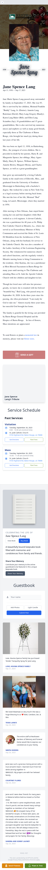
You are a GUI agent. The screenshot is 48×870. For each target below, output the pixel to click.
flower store (29, 338)
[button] (24, 638)
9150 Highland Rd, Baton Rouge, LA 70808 (25, 435)
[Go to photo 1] (22, 706)
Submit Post (24, 613)
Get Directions (14, 440)
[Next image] (42, 691)
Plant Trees (34, 440)
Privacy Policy (17, 860)
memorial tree (31, 335)
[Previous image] (5, 691)
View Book (11, 541)
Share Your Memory (15, 573)
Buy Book (24, 541)
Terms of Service (30, 860)
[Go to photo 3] (25, 706)
